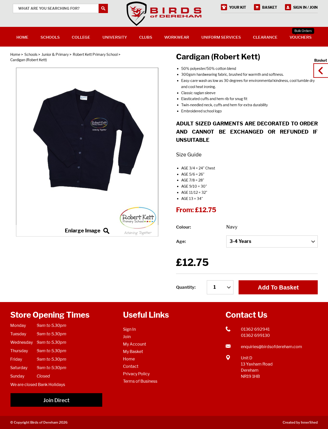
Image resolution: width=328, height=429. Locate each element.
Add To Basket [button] (278, 287)
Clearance (265, 37)
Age (180, 241)
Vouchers (301, 37)
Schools (30, 54)
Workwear (176, 37)
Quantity (185, 287)
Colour (183, 227)
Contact (130, 366)
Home (15, 54)
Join (127, 336)
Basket (319, 66)
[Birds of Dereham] (164, 14)
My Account (134, 344)
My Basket (133, 351)
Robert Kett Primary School (95, 54)
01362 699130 (255, 335)
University (114, 37)
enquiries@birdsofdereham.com (271, 346)
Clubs (145, 37)
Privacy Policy (136, 373)
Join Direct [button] (56, 400)
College (81, 37)
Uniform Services (221, 37)
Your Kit (237, 7)
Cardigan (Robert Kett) (28, 60)
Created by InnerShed (300, 422)
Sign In (129, 329)
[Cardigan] (87, 152)
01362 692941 (255, 329)
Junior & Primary (55, 54)
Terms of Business (140, 381)
